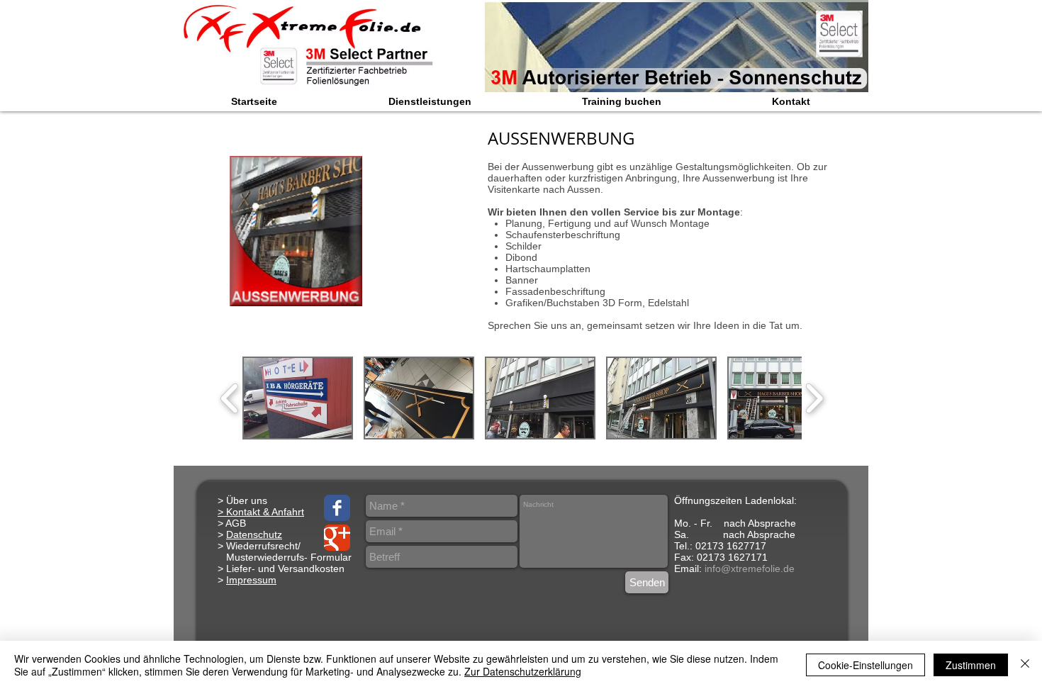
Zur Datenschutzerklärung (522, 671)
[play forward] (814, 397)
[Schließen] (1024, 665)
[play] (838, 79)
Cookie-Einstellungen (865, 665)
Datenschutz (254, 534)
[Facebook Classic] (337, 508)
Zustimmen (971, 665)
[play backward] (230, 397)
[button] (297, 398)
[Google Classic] (337, 538)
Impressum (251, 580)
